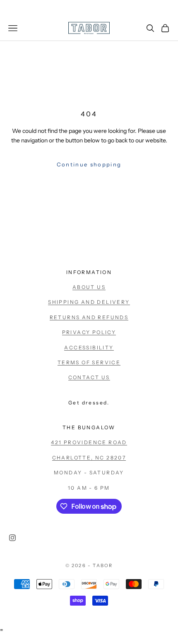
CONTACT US (89, 377)
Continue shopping (89, 164)
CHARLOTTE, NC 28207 (89, 458)
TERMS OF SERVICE (89, 362)
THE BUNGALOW (89, 427)
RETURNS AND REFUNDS (89, 317)
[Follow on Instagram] (12, 538)
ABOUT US (89, 287)
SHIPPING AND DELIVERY (89, 302)
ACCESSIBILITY (88, 347)
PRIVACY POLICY (89, 332)
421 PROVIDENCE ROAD (89, 442)
